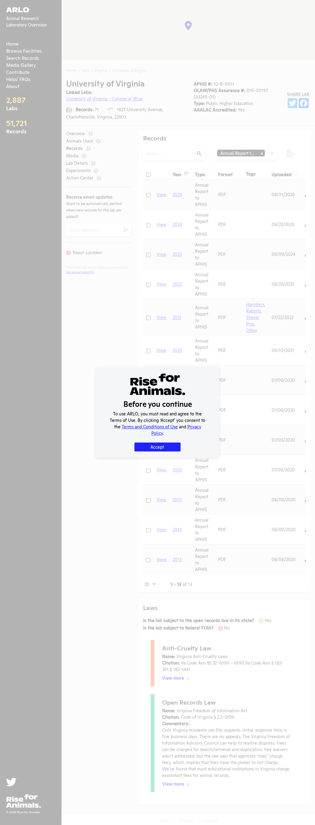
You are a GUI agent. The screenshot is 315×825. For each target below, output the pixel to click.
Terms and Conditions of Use (150, 426)
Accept (157, 447)
